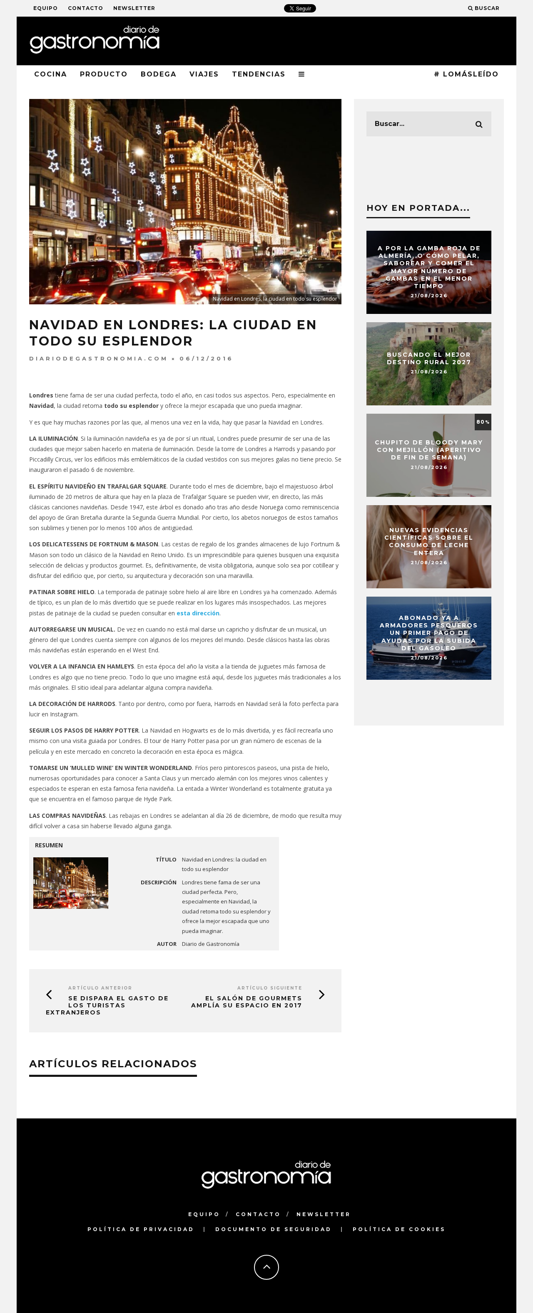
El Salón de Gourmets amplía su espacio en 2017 (246, 1002)
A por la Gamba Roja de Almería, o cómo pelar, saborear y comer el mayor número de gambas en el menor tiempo (429, 267)
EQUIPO (45, 8)
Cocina (50, 74)
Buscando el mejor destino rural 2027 (429, 358)
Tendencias (259, 74)
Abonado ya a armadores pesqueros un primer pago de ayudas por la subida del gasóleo (429, 633)
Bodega (159, 74)
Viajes (204, 74)
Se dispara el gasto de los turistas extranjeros (107, 1005)
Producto (104, 74)
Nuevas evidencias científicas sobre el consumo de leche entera (428, 541)
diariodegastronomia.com (98, 358)
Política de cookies (399, 1229)
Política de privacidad (140, 1229)
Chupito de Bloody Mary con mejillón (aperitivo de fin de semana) (429, 450)
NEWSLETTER (134, 8)
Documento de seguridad (273, 1229)
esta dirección (198, 613)
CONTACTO (85, 8)
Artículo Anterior (100, 988)
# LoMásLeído (466, 74)
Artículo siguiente (269, 988)
